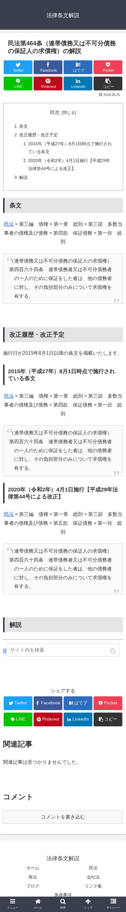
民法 (9, 224)
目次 (55, 112)
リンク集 (93, 886)
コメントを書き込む (63, 816)
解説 (23, 177)
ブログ (32, 886)
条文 (23, 126)
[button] (114, 651)
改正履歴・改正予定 (38, 134)
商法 (32, 877)
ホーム (32, 867)
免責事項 (63, 894)
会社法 (93, 877)
